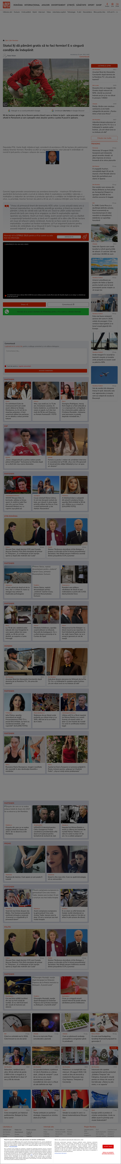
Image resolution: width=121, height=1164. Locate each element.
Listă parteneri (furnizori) (60, 1153)
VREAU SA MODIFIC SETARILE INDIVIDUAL (108, 1153)
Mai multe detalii (13, 1146)
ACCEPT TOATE (108, 1146)
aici (31, 1154)
